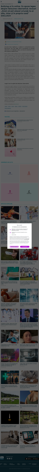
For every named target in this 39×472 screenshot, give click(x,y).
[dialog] (19, 236)
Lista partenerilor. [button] (26, 239)
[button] (19, 235)
